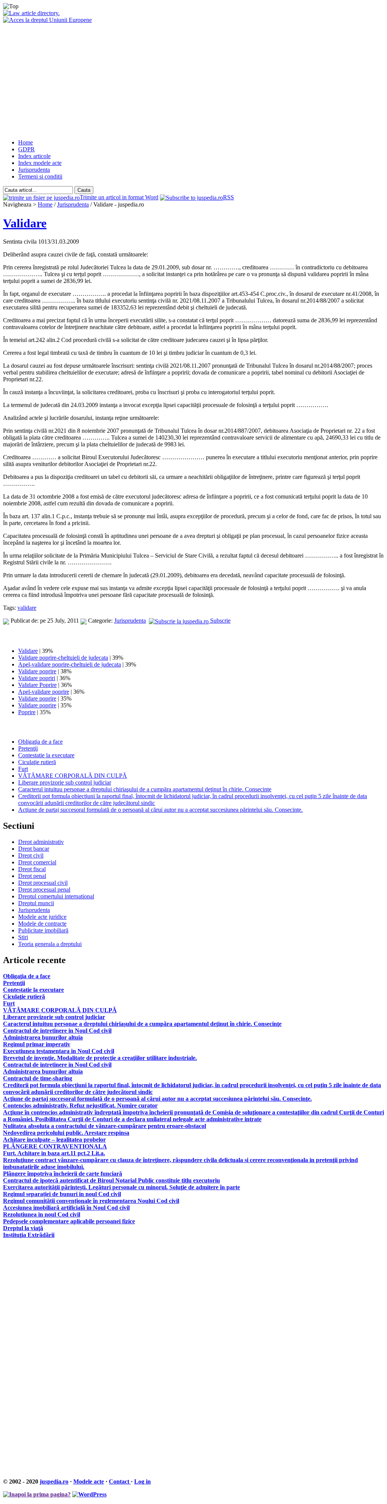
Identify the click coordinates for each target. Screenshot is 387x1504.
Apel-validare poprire (43, 691)
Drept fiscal (32, 869)
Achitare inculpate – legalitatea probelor (54, 1139)
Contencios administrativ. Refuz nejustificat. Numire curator (80, 1105)
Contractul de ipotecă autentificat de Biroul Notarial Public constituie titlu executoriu (111, 1180)
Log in (142, 1481)
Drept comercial (37, 862)
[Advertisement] (193, 80)
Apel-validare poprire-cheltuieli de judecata (69, 664)
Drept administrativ (41, 842)
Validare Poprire (37, 685)
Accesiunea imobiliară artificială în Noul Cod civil (66, 1207)
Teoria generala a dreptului (50, 944)
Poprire (27, 712)
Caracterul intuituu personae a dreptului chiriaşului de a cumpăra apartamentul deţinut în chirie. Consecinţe (144, 789)
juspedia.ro (54, 1481)
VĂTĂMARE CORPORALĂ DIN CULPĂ (72, 775)
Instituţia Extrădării (28, 1235)
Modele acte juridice (42, 917)
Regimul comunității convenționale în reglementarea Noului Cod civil (91, 1201)
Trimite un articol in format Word (119, 197)
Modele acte (88, 1481)
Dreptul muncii (36, 903)
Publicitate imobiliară (43, 930)
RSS (228, 197)
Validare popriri (36, 678)
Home (25, 142)
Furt (23, 769)
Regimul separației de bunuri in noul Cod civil (62, 1194)
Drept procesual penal (44, 889)
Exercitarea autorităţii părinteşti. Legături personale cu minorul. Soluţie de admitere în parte (121, 1187)
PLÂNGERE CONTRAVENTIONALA (55, 1146)
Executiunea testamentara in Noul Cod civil (58, 1051)
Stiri (23, 937)
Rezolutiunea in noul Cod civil (41, 1214)
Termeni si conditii (40, 176)
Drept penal (32, 876)
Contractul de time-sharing (37, 1078)
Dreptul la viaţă (23, 1228)
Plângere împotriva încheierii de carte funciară (62, 1173)
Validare (24, 223)
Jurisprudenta (34, 169)
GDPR (26, 149)
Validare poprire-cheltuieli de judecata (63, 657)
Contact (120, 1481)
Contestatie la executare (46, 755)
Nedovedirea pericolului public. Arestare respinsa (66, 1133)
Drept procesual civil (43, 882)
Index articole (34, 156)
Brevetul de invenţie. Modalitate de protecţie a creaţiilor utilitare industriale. (100, 1058)
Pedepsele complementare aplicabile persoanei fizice (69, 1221)
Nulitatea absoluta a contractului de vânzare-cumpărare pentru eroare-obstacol (104, 1126)
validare (26, 607)
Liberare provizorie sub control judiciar (64, 782)
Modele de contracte (42, 923)
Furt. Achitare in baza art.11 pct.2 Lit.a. (54, 1153)
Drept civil (30, 855)
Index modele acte (40, 163)
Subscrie (220, 620)
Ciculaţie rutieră (37, 762)
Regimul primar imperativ (36, 1044)
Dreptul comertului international (56, 896)
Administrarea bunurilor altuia (43, 1037)
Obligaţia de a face (40, 741)
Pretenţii (28, 748)
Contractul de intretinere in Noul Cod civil (57, 1030)
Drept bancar (33, 848)
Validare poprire (37, 671)
